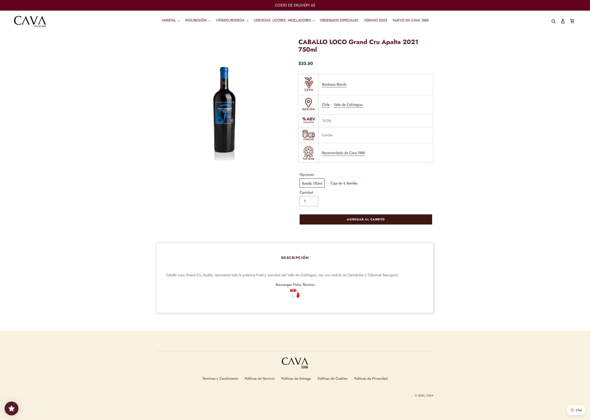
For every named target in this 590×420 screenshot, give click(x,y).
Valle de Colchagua (348, 104)
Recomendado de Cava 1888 (343, 152)
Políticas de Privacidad (371, 378)
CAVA (429, 395)
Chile (326, 104)
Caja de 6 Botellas (344, 183)
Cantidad (306, 192)
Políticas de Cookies (332, 378)
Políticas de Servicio (259, 378)
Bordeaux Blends (334, 84)
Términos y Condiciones (220, 378)
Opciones (307, 174)
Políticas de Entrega (296, 378)
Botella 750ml (312, 183)
